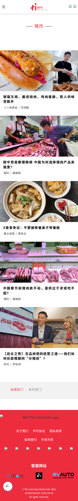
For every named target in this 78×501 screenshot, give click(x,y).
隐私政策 (56, 431)
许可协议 (39, 431)
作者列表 (47, 439)
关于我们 (22, 431)
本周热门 (16, 389)
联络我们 (30, 439)
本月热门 (35, 389)
